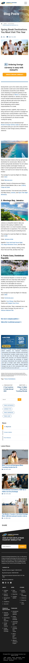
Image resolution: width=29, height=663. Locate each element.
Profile (5, 657)
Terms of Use (9, 658)
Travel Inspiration (8, 412)
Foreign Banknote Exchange (6, 630)
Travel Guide (7, 416)
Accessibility (18, 657)
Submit (22, 546)
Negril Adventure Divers (10, 244)
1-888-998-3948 (14, 572)
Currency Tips (7, 409)
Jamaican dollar (8, 239)
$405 (5, 294)
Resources (23, 600)
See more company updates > (10, 319)
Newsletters (11, 660)
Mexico (17, 94)
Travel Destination (9, 405)
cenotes (13, 192)
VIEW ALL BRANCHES (8, 579)
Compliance (6, 601)
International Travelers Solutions (15, 613)
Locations (9, 657)
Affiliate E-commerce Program (15, 642)
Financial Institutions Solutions (6, 614)
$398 (5, 236)
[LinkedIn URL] (11, 583)
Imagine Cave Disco (13, 303)
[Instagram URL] (6, 583)
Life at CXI (6, 604)
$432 (5, 177)
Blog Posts (7, 426)
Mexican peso (8, 180)
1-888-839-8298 (18, 570)
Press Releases (7, 437)
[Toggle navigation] (25, 3)
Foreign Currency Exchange (15, 618)
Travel (6, 379)
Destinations (11, 379)
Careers (13, 657)
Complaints (15, 658)
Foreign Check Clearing (6, 625)
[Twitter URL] (8, 583)
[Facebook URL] (3, 583)
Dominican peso (9, 298)
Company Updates (8, 432)
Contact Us (23, 598)
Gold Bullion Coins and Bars (15, 623)
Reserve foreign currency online (10, 124)
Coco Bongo (9, 301)
